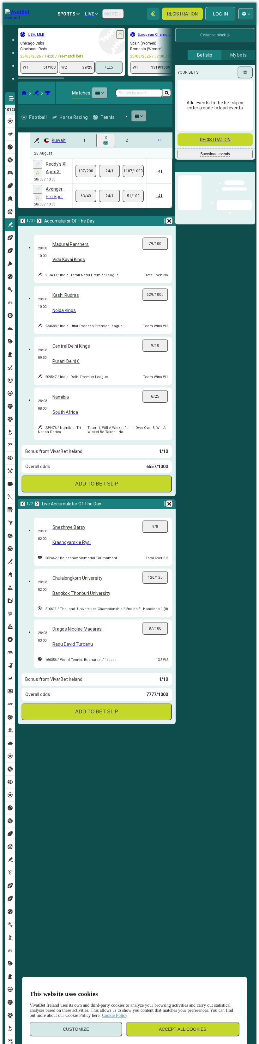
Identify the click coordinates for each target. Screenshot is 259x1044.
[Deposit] (153, 14)
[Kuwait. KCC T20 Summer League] (47, 93)
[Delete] (169, 221)
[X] (109, 171)
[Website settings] (246, 14)
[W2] (133, 171)
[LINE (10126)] (24, 93)
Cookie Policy (114, 1015)
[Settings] (245, 72)
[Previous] (22, 220)
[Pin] (37, 164)
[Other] (99, 93)
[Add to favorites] (120, 34)
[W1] (85, 171)
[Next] (39, 220)
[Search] (166, 93)
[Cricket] (36, 93)
